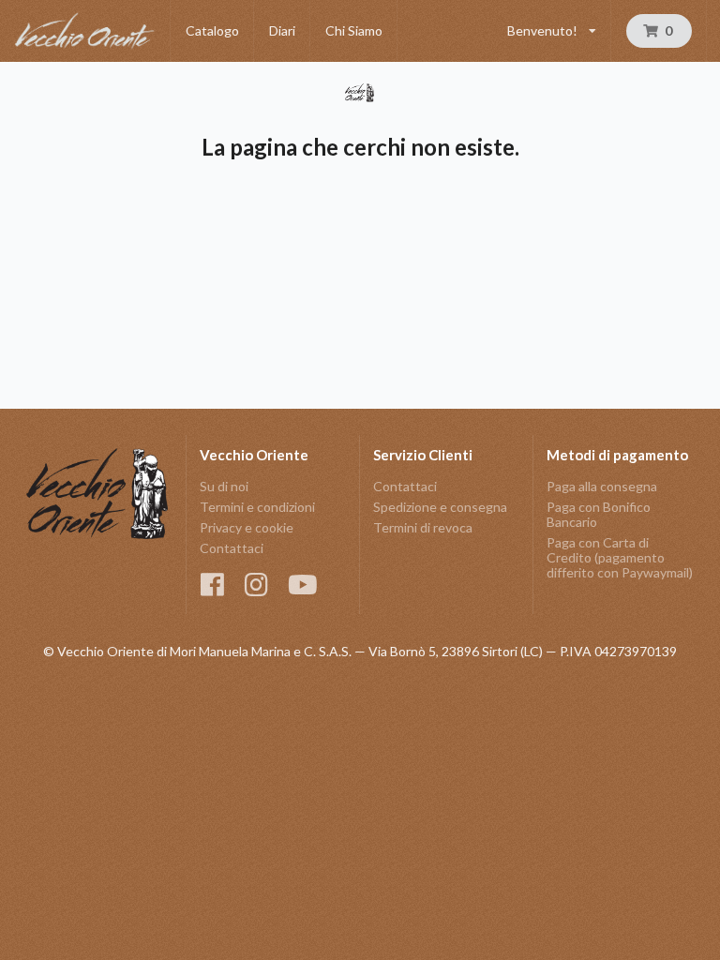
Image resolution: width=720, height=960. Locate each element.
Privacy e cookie (246, 527)
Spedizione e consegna (440, 507)
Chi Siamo (353, 30)
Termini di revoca (422, 527)
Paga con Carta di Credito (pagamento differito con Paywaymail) (620, 557)
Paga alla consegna (602, 486)
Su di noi (224, 486)
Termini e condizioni (257, 507)
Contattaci (231, 548)
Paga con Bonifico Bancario (599, 514)
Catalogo (212, 30)
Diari (282, 30)
